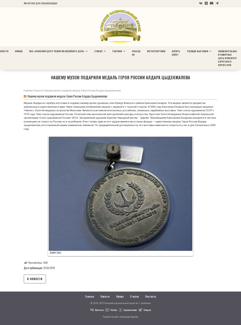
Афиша (19, 51)
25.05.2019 (49, 268)
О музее (134, 296)
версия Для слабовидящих (40, 3)
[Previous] (53, 196)
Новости (38, 90)
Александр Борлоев (129, 316)
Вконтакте (99, 310)
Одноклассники (130, 310)
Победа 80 (136, 52)
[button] (58, 51)
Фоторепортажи (156, 51)
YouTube (113, 310)
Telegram (147, 310)
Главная (28, 90)
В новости (34, 279)
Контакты (150, 296)
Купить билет (176, 52)
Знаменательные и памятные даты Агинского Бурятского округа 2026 (227, 58)
